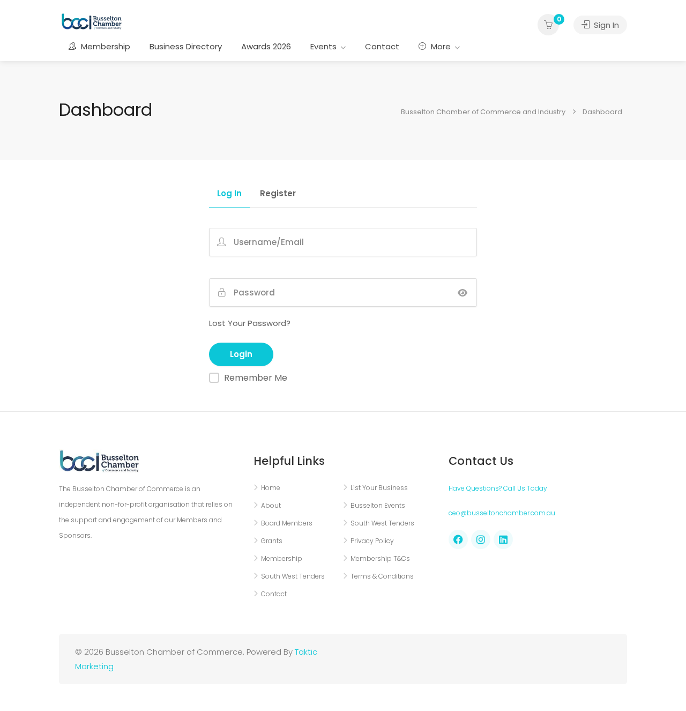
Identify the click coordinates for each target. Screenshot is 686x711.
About (271, 505)
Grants (271, 540)
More (440, 46)
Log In (229, 194)
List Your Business (379, 487)
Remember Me (255, 378)
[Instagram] (480, 539)
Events (323, 46)
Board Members (286, 523)
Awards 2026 (266, 46)
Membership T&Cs (380, 558)
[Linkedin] (503, 539)
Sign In (605, 25)
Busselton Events (378, 505)
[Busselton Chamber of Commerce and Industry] (91, 20)
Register (278, 194)
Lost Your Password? (249, 323)
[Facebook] (458, 539)
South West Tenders (293, 576)
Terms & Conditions (382, 576)
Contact (382, 46)
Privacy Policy (372, 540)
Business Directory (186, 46)
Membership (104, 46)
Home (270, 487)
